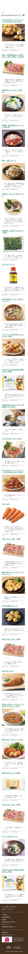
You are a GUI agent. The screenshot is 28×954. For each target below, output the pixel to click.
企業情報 (4, 932)
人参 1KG (6, 504)
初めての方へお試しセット (8, 909)
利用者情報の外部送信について (9, 926)
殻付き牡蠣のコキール (10, 606)
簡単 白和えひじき (9, 160)
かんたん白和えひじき (10, 836)
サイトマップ (5, 924)
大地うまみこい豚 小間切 (11, 539)
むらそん (7, 50)
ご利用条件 (4, 914)
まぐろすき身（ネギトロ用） (12, 438)
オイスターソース (8, 264)
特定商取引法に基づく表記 (8, 922)
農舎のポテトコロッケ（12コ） (13, 739)
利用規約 (4, 919)
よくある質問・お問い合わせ (9, 906)
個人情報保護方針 (6, 917)
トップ (2, 12)
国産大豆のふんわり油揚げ (11, 773)
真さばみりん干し (8, 671)
